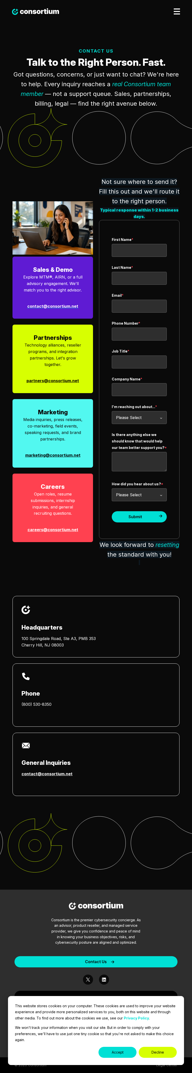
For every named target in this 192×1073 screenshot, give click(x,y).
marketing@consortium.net (52, 455)
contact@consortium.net (47, 773)
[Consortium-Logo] (96, 907)
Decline (158, 1052)
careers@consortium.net (53, 529)
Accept (118, 1052)
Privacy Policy (136, 1018)
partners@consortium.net (52, 380)
